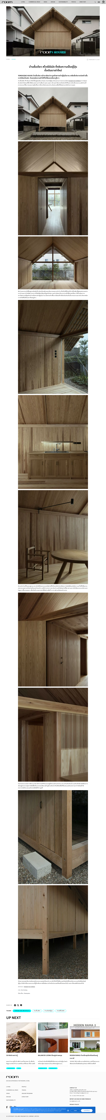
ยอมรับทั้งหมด (87, 1110)
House (14, 59)
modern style (53, 1068)
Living (23, 2)
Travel (24, 1090)
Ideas (45, 2)
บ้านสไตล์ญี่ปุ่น (48, 1011)
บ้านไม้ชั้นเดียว (61, 1011)
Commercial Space (34, 2)
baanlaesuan (11, 1068)
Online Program (27, 1093)
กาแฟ (19, 1068)
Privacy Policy (74, 1104)
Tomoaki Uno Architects (74, 81)
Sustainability (63, 2)
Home (8, 59)
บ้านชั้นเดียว (37, 1011)
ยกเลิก (75, 1110)
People (74, 2)
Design (53, 2)
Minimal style (42, 1068)
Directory (83, 2)
